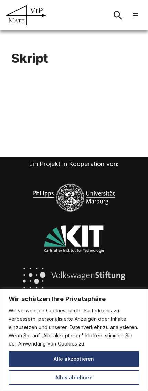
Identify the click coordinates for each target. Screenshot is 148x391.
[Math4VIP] (25, 15)
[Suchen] (118, 15)
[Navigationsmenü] (135, 15)
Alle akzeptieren (74, 359)
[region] (74, 340)
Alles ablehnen (74, 377)
